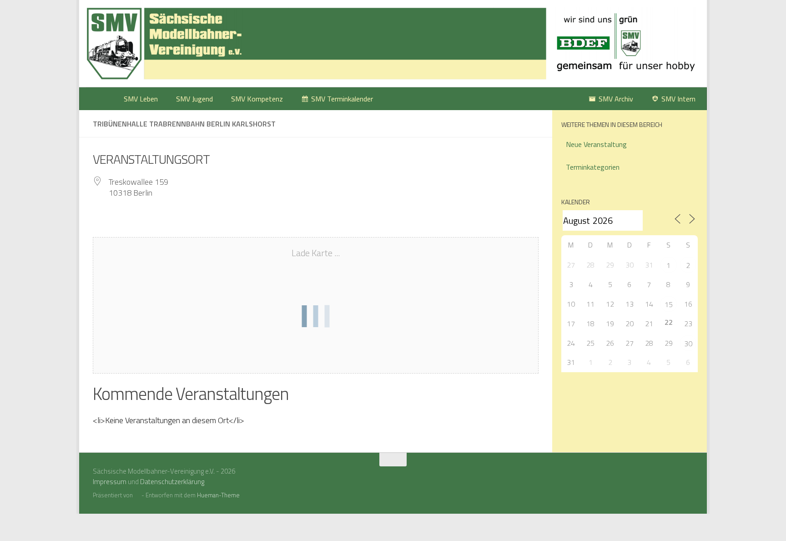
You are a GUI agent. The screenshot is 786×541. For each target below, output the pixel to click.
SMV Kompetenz (257, 98)
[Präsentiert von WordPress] (137, 495)
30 (688, 343)
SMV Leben (141, 98)
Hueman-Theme (218, 495)
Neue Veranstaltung (596, 144)
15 (669, 304)
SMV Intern (678, 98)
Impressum (109, 481)
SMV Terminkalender (342, 98)
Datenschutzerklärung (172, 481)
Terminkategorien (593, 167)
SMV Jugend (194, 98)
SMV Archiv (616, 98)
